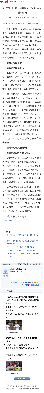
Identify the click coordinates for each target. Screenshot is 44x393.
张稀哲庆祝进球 (13, 332)
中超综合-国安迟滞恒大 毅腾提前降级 (22, 297)
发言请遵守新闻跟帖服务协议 (18, 269)
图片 (40, 264)
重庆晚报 (26, 18)
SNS (34, 264)
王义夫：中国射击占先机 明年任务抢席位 (20, 247)
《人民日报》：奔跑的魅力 (17, 345)
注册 (4, 276)
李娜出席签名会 (13, 374)
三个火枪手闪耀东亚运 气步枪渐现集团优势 (21, 250)
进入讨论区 (21, 264)
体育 (16, 1)
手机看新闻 (34, 18)
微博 (31, 264)
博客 (28, 264)
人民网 (10, 1)
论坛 (25, 264)
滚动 (22, 1)
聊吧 (37, 264)
